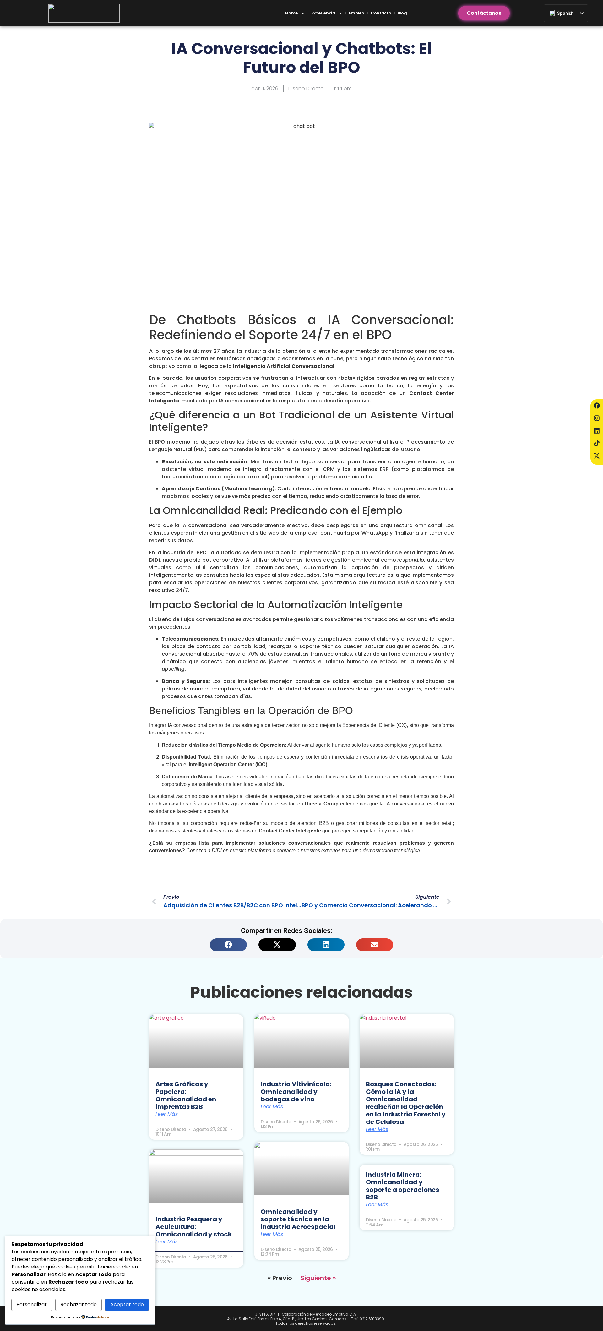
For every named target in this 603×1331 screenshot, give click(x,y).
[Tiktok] (596, 443)
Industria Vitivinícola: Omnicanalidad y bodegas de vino (296, 1092)
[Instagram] (596, 418)
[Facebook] (596, 405)
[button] (228, 944)
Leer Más (166, 1114)
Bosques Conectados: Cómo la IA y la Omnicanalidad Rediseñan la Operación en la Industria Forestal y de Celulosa (406, 1103)
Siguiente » (318, 1278)
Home (291, 13)
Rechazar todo (78, 1304)
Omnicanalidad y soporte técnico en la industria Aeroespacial (298, 1219)
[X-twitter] (596, 456)
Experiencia (323, 13)
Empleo (356, 13)
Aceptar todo (127, 1304)
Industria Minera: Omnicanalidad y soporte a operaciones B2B (402, 1186)
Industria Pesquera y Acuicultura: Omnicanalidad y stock (193, 1227)
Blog (402, 13)
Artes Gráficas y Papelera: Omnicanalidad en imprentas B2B (185, 1095)
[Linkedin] (596, 430)
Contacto (381, 13)
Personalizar (31, 1304)
